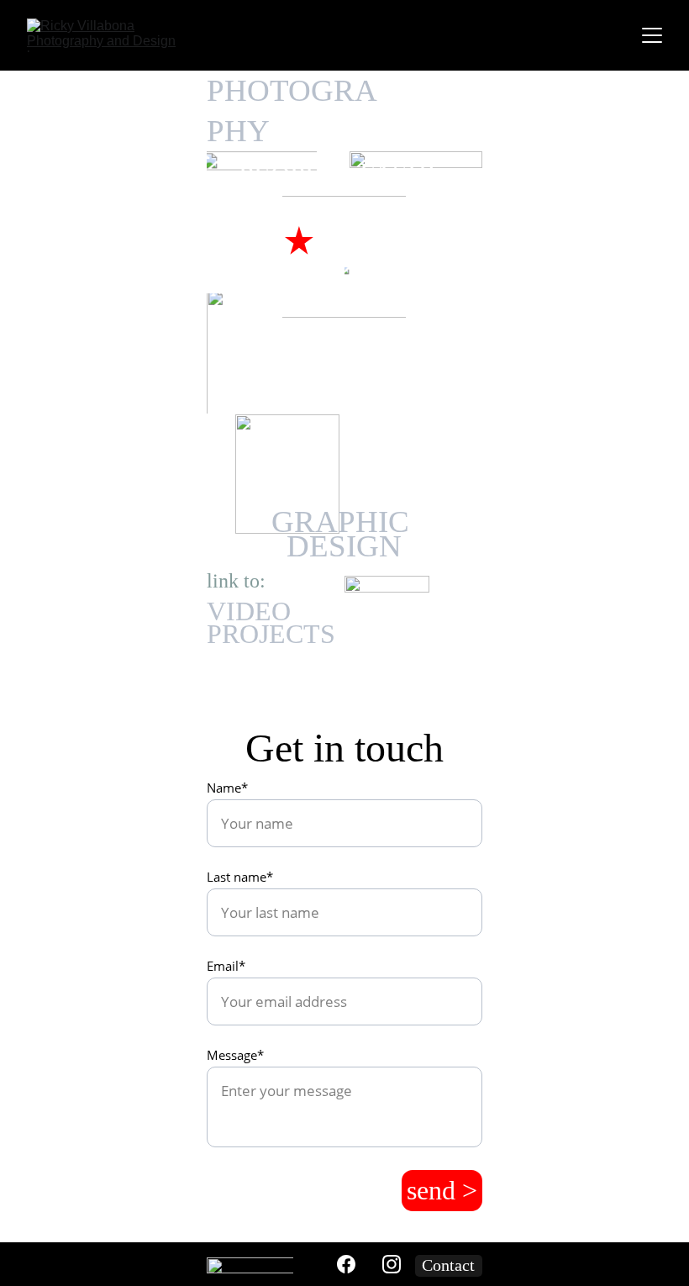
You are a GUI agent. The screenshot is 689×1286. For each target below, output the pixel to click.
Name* (227, 787)
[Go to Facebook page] (346, 1264)
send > (442, 1190)
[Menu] (652, 35)
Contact (448, 1265)
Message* (235, 1054)
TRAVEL (310, 403)
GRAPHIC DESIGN (344, 533)
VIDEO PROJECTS (271, 622)
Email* (226, 965)
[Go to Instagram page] (391, 1264)
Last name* (240, 876)
